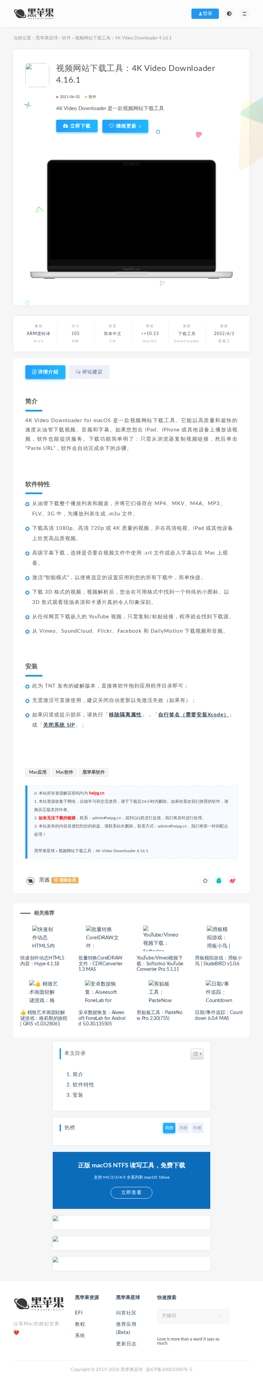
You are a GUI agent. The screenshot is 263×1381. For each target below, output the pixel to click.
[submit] (220, 1316)
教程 (80, 1324)
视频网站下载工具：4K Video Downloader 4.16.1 (103, 851)
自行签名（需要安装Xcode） (193, 714)
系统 (80, 1335)
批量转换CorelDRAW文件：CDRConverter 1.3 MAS (100, 964)
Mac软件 (64, 772)
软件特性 (84, 1084)
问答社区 (126, 1313)
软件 (66, 38)
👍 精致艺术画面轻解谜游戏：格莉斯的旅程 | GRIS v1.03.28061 (43, 1018)
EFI (79, 1313)
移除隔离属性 (125, 714)
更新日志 (126, 1344)
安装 (78, 1095)
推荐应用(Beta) (126, 1328)
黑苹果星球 (47, 38)
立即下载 (79, 126)
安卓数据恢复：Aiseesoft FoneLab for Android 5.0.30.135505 (101, 1018)
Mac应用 (38, 772)
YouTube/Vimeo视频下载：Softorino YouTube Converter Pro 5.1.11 (160, 964)
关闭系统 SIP (59, 725)
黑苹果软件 (94, 772)
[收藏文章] (205, 881)
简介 (78, 1074)
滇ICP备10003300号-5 (169, 1370)
